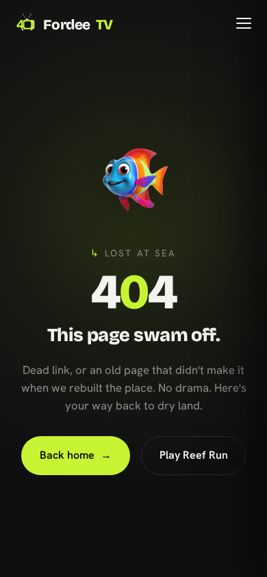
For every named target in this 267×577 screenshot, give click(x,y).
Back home (76, 455)
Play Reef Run (193, 455)
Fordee (78, 24)
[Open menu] (244, 23)
